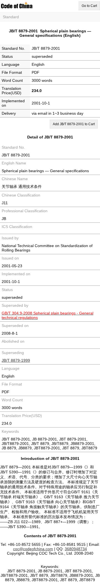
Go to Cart (89, 6)
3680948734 (76, 549)
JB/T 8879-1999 (16, 360)
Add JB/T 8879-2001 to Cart (74, 124)
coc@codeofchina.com (33, 549)
